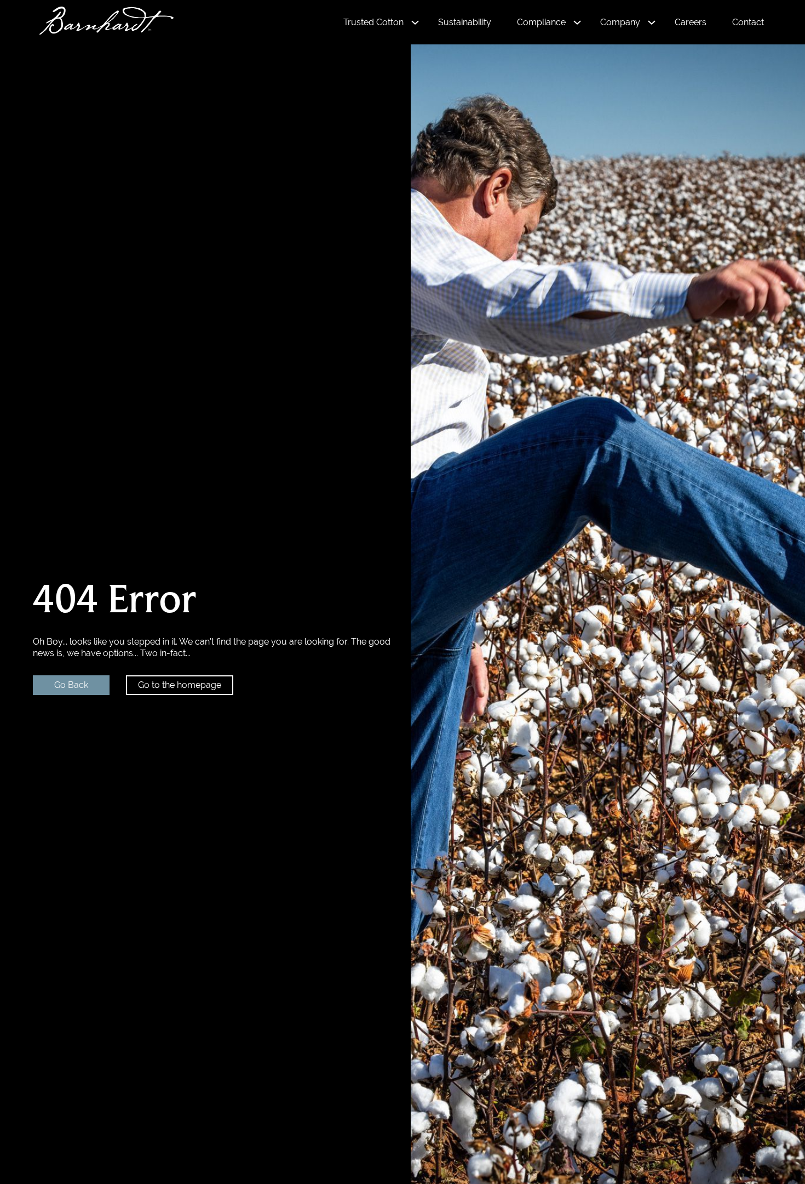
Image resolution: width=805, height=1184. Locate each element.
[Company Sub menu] (651, 22)
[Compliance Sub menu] (577, 22)
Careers (690, 22)
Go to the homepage (179, 685)
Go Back (71, 685)
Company (620, 22)
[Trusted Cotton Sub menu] (415, 22)
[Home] (101, 22)
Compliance (541, 22)
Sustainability (464, 22)
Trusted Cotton (373, 22)
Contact (748, 22)
